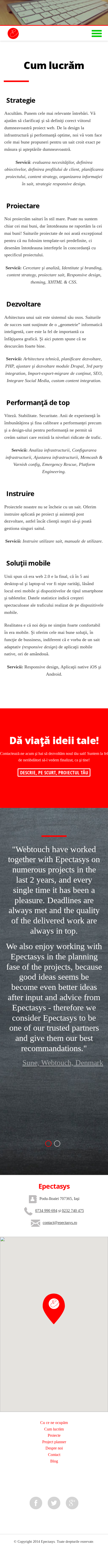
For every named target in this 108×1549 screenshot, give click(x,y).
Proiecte (54, 1435)
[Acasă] (9, 33)
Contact (54, 1454)
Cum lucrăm (54, 1429)
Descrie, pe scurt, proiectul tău (54, 772)
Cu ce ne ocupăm (54, 1422)
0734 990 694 (46, 1210)
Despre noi (54, 1448)
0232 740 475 (73, 1210)
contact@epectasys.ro (60, 1222)
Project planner (54, 1442)
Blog (54, 1461)
